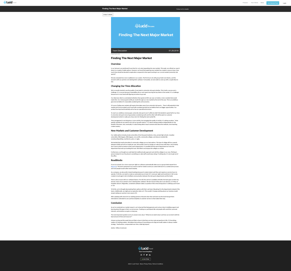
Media (262, 2)
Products (245, 2)
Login (284, 3)
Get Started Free (273, 3)
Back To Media (108, 14)
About (141, 264)
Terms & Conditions (157, 264)
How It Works (254, 2)
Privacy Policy (148, 264)
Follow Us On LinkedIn (182, 9)
